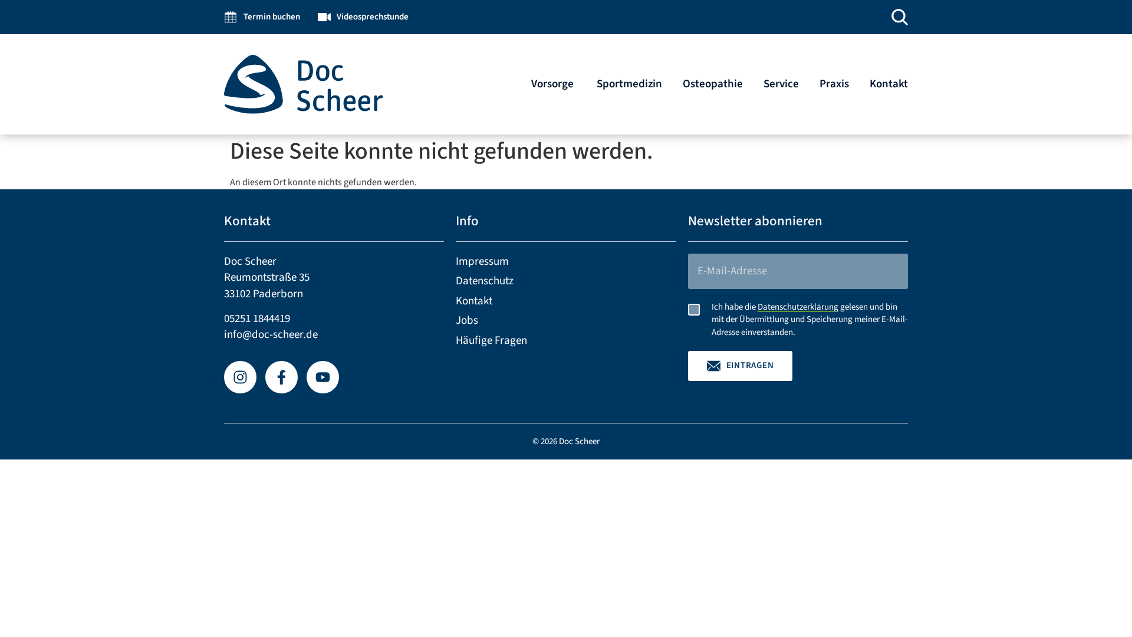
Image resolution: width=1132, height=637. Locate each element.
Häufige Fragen (491, 341)
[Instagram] (240, 377)
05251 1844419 (257, 319)
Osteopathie (713, 84)
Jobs (467, 321)
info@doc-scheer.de (271, 335)
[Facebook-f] (281, 377)
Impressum (482, 262)
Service (781, 84)
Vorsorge (553, 84)
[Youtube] (323, 377)
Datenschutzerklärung (798, 307)
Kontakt (889, 84)
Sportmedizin (629, 84)
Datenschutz (485, 281)
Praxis (834, 84)
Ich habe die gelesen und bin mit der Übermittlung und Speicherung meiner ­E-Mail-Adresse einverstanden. (810, 320)
